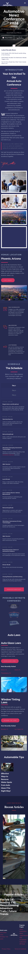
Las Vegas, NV (19, 729)
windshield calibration (8, 455)
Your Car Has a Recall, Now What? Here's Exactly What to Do (13, 62)
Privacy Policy (6, 949)
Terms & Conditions (20, 949)
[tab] (14, 385)
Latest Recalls (23, 935)
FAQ (20, 937)
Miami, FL (4, 670)
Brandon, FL (4, 729)
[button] (25, 3)
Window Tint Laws (4, 938)
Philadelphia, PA (6, 673)
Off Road (22, 944)
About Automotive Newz (22, 931)
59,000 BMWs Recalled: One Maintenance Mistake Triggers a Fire (13, 58)
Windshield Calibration (22, 941)
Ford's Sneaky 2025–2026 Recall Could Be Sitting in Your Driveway (13, 54)
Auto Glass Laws (3, 933)
